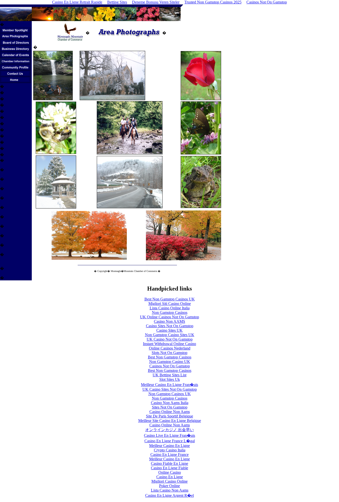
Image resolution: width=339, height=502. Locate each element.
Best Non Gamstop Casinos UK (169, 299)
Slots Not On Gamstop (169, 353)
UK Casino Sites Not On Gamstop (169, 389)
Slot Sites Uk (169, 379)
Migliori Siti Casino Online (169, 303)
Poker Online (169, 486)
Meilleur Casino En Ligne (169, 445)
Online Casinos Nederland (169, 348)
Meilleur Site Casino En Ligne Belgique (169, 420)
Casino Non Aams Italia (169, 403)
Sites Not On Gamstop (169, 407)
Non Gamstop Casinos (169, 312)
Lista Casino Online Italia (170, 308)
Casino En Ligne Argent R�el (169, 495)
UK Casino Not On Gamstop (170, 339)
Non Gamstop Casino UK (169, 361)
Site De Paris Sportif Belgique (169, 416)
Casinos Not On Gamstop (169, 366)
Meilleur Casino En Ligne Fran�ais (169, 385)
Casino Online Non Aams (169, 412)
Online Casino (169, 472)
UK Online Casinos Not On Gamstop (169, 317)
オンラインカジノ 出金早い (169, 430)
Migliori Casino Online (169, 481)
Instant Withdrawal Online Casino (169, 344)
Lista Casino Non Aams (169, 490)
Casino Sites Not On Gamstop (169, 326)
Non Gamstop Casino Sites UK (169, 335)
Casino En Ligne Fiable (169, 468)
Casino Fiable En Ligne (169, 463)
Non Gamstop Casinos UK (169, 394)
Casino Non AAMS (169, 321)
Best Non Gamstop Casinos (169, 357)
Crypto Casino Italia (169, 450)
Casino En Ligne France (169, 454)
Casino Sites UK (169, 330)
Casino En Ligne (169, 477)
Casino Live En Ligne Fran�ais (169, 435)
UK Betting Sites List (169, 375)
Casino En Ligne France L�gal (169, 441)
